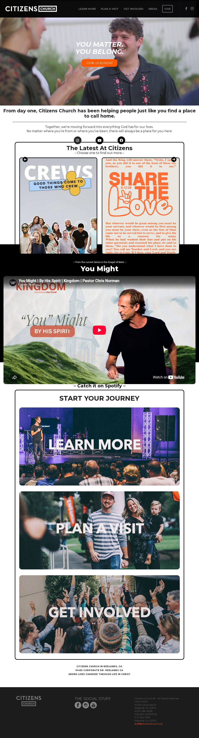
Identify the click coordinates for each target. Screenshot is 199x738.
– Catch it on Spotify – (100, 386)
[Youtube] (99, 140)
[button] (25, 159)
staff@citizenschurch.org (148, 723)
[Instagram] (78, 140)
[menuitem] (87, 8)
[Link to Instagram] (192, 8)
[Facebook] (121, 140)
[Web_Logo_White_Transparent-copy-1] (41, 8)
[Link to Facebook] (186, 8)
